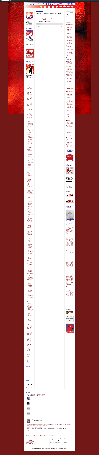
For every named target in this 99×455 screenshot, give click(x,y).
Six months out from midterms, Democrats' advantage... (30, 225)
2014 (27, 350)
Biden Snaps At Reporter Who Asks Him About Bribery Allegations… (70, 132)
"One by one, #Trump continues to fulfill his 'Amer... (30, 190)
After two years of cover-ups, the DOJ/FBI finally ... (30, 228)
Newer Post (38, 26)
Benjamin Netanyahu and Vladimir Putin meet (29, 175)
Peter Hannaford (69, 285)
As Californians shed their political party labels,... (29, 140)
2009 (27, 356)
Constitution (68, 249)
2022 (27, 82)
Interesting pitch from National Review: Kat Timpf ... (29, 313)
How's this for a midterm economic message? (29, 254)
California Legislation (69, 242)
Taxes (67, 301)
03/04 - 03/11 (29, 335)
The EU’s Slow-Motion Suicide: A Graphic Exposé (70, 59)
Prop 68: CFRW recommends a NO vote (29, 121)
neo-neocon (69, 109)
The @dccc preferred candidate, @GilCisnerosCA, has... (30, 183)
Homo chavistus (69, 135)
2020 (27, 85)
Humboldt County (69, 266)
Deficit (67, 252)
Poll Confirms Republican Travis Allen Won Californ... (30, 133)
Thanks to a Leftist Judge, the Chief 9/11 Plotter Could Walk (69, 76)
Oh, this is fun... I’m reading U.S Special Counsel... (30, 274)
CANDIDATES (49, 8)
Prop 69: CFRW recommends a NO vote (29, 118)
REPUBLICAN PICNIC (69, 291)
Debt (72, 251)
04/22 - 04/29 (29, 327)
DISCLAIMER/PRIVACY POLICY (31, 443)
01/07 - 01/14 (29, 345)
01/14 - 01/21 (29, 344)
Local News (71, 276)
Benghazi (71, 234)
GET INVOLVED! (57, 8)
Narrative (69, 281)
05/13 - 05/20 (29, 105)
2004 (27, 361)
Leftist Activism (69, 275)
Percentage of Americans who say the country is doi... (30, 264)
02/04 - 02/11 (29, 340)
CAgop (70, 239)
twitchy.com (69, 66)
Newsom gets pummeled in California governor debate (30, 238)
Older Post (61, 26)
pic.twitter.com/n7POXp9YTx (42, 19)
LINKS (53, 8)
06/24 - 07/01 (29, 98)
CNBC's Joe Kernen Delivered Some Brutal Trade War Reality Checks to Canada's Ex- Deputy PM (70, 68)
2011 (27, 354)
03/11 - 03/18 (29, 334)
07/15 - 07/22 (29, 94)
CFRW (72, 239)
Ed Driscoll (68, 125)
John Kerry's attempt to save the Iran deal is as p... (30, 298)
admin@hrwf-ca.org (31, 441)
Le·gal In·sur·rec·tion (70, 24)
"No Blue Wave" (29, 209)
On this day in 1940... (29, 173)
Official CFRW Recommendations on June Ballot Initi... (30, 124)
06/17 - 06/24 (29, 99)
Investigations (69, 272)
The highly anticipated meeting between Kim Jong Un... (30, 170)
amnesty (69, 305)
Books (72, 238)
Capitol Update (68, 245)
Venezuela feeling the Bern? (29, 305)
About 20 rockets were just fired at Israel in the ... (30, 218)
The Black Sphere (69, 78)
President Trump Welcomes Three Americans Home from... (30, 207)
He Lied (71, 265)
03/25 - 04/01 (29, 332)
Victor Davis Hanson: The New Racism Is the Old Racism (34, 427)
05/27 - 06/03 (29, 103)
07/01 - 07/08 (29, 97)
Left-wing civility (70, 274)
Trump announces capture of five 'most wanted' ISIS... (29, 156)
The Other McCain (69, 61)
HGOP (67, 265)
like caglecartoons (54, 435)
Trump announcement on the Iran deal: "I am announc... (30, 261)
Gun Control (71, 264)
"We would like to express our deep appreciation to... (30, 154)
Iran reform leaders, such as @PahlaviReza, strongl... (30, 258)
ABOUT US (29, 8)
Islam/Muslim (71, 273)
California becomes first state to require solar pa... (30, 204)
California (68, 240)
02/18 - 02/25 (29, 338)
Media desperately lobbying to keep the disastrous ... (30, 268)
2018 (27, 87)
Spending (71, 299)
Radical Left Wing (69, 293)
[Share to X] (38, 23)
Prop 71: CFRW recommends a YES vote (29, 113)
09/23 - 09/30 (29, 88)
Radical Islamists (69, 292)
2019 (27, 86)
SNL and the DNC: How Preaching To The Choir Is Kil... (30, 221)
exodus (72, 305)
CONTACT (62, 8)
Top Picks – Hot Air (70, 144)
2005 (27, 360)
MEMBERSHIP (35, 8)
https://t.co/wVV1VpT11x (42, 18)
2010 (27, 355)
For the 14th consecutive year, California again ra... (30, 309)
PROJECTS (43, 8)
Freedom (67, 259)
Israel (67, 274)
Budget (67, 239)
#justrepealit (67, 227)
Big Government (69, 236)
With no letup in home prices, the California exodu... (30, 316)
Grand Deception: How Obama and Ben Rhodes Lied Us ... (30, 271)
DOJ (70, 251)
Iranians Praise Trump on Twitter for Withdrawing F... (30, 147)
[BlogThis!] (37, 23)
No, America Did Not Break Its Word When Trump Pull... (30, 201)
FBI (72, 257)
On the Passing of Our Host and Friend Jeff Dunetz (70, 116)
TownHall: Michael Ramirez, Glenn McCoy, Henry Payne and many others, (41, 435)
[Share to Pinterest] (40, 23)
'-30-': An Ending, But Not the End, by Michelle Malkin (70, 139)
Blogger (65, 448)
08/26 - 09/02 (29, 91)
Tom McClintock (71, 301)
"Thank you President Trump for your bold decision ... (30, 244)
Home (26, 8)
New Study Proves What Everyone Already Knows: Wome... (29, 234)
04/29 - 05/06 (29, 326)
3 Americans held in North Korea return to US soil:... (30, 215)
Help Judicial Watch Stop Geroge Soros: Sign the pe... (30, 143)
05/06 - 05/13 (29, 106)
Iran (66, 273)
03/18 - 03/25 (29, 333)
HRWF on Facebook (29, 442)
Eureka (71, 257)
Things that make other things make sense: (29, 284)
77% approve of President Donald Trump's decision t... (30, 193)
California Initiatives (69, 241)
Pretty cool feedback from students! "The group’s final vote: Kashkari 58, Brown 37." (38, 394)
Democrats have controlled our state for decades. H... (29, 302)
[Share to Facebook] (39, 23)
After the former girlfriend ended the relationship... (30, 277)
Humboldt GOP (68, 267)
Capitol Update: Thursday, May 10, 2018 (29, 127)
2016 (27, 348)
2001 (27, 362)
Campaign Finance (69, 243)
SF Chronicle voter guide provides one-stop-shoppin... (30, 179)
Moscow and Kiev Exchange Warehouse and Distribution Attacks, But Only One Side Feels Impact (70, 43)
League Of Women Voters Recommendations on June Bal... (30, 130)
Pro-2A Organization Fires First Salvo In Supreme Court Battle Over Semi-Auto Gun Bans (69, 37)
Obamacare (68, 284)
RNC (72, 291)
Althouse (68, 45)
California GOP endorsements (29, 307)
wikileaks (67, 306)
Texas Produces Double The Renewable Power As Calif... (30, 280)
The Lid (68, 114)
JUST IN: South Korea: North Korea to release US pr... (30, 247)
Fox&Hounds (69, 106)
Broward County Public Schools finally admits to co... (29, 286)
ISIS (72, 267)
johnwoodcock (58, 448)
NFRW (69, 280)
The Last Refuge (69, 40)
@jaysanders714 (49, 18)
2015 (27, 349)
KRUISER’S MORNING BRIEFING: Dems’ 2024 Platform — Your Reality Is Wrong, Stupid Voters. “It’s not (70, 122)
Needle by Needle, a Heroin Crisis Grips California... (30, 160)
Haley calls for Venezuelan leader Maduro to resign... (30, 251)
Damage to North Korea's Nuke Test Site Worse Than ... (29, 186)
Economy (68, 256)
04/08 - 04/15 (29, 329)
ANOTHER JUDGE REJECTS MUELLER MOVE (30, 323)
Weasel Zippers (69, 130)
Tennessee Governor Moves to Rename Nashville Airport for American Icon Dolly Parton (69, 26)
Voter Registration (68, 302)
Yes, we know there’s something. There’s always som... (29, 197)
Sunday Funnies (29, 430)
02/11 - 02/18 (29, 339)
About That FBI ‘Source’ (29, 167)
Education (67, 257)
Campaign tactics (69, 244)
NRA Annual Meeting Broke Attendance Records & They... (30, 212)
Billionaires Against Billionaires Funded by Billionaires (70, 104)
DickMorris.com (69, 94)
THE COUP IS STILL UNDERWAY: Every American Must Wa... (29, 290)
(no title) (32, 419)
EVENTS (39, 8)
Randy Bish (28, 435)
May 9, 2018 (49, 21)
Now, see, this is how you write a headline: (29, 241)
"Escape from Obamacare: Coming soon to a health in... (30, 150)
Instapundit (68, 120)
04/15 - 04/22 (29, 328)
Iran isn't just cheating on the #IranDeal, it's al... (29, 320)
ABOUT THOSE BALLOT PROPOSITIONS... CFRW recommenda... (30, 109)
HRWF (69, 265)
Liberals (67, 276)
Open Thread (68, 83)
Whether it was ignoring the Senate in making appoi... (30, 137)
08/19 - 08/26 (29, 92)
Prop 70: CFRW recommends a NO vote (29, 115)
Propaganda (68, 290)
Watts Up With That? (70, 88)
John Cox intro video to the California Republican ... (29, 164)
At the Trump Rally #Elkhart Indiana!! (30, 162)
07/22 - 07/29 (29, 93)
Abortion (67, 232)
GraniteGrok (69, 71)
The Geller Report (69, 74)
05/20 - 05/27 (29, 104)
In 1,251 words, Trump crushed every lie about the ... (29, 231)
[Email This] (36, 23)
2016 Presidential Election (69, 228)
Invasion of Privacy (69, 271)
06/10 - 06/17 (29, 100)
